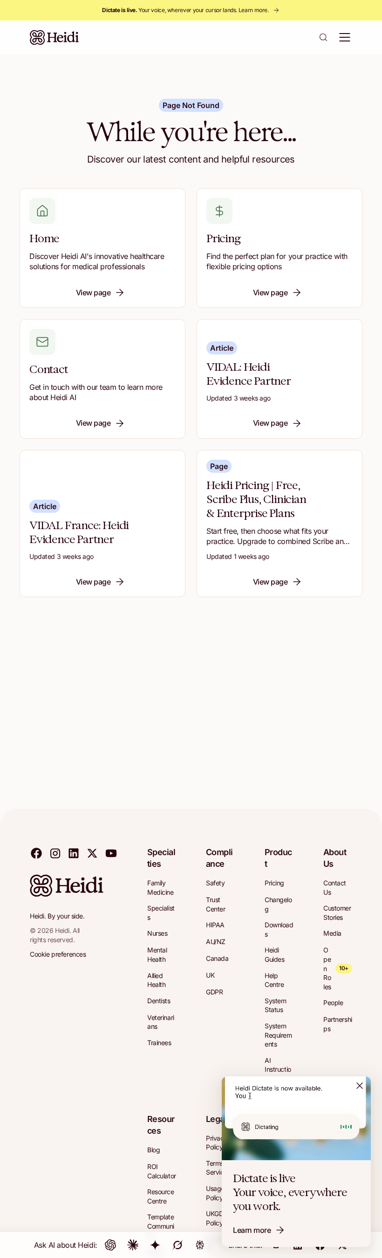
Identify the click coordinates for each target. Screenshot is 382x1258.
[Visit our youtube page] (110, 852)
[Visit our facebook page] (36, 852)
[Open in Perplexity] (199, 1245)
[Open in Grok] (177, 1245)
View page (93, 292)
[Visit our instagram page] (54, 852)
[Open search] (323, 37)
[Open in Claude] (132, 1245)
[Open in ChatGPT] (110, 1245)
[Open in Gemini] (155, 1245)
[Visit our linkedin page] (73, 852)
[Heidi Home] (54, 37)
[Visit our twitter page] (92, 852)
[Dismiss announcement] (359, 1085)
